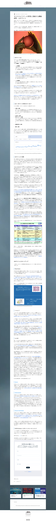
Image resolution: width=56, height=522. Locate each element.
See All (45, 486)
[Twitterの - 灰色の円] (29, 520)
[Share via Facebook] (14, 481)
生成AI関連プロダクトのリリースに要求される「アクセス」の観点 (40, 496)
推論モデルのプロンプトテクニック (27, 496)
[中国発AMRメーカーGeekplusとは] (15, 491)
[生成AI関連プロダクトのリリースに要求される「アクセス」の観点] (40, 491)
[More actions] (41, 14)
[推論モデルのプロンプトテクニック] (28, 491)
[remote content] (28, 458)
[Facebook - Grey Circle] (27, 520)
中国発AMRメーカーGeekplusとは (14, 496)
